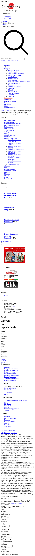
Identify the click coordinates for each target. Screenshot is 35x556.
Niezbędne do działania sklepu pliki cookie (15, 446)
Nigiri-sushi (7, 404)
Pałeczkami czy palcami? (11, 409)
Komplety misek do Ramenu (16, 73)
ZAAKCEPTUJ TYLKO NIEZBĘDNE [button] (12, 506)
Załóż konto (7, 18)
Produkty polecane (9, 179)
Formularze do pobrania (11, 370)
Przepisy (6, 295)
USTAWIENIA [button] (5, 504)
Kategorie (3, 117)
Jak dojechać (8, 392)
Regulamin (7, 367)
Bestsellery (4, 183)
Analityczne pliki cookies (8, 470)
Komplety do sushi (13, 70)
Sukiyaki (6, 407)
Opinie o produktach (10, 418)
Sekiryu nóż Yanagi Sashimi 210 (11, 221)
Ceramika (10, 85)
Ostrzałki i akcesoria (13, 164)
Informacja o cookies (10, 377)
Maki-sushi (7, 405)
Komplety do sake (13, 91)
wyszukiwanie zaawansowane (9, 60)
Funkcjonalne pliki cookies (8, 460)
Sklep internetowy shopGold (9, 433)
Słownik (6, 410)
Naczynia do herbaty (14, 93)
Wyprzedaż (7, 426)
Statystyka (4, 300)
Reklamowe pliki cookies (8, 482)
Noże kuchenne (12, 77)
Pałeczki (10, 90)
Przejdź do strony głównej (3, 360)
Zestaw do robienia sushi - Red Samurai (11, 236)
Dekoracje (11, 94)
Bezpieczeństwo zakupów (11, 375)
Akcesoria (11, 88)
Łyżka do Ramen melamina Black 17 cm (11, 195)
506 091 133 (7, 389)
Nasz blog (3, 292)
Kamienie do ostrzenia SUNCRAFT (14, 158)
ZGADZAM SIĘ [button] (6, 508)
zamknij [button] (3, 509)
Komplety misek (12, 72)
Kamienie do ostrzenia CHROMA (14, 155)
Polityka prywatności (10, 373)
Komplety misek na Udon (15, 75)
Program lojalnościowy (10, 380)
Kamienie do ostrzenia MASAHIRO (14, 140)
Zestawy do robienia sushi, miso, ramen (19, 81)
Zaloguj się (7, 16)
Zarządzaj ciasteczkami (8, 430)
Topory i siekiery (13, 80)
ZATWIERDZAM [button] (6, 498)
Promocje (7, 177)
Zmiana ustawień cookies (11, 378)
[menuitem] (17, 65)
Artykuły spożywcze (14, 83)
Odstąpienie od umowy (11, 369)
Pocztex (3, 245)
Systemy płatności (6, 267)
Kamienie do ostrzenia (14, 86)
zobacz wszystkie (6, 241)
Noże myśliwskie (13, 78)
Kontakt (6, 394)
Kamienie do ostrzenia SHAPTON (14, 152)
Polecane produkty (9, 421)
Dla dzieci (11, 96)
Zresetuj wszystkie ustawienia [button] (9, 554)
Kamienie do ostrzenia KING (16, 149)
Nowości (6, 175)
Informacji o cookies (17, 503)
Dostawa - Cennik (9, 372)
